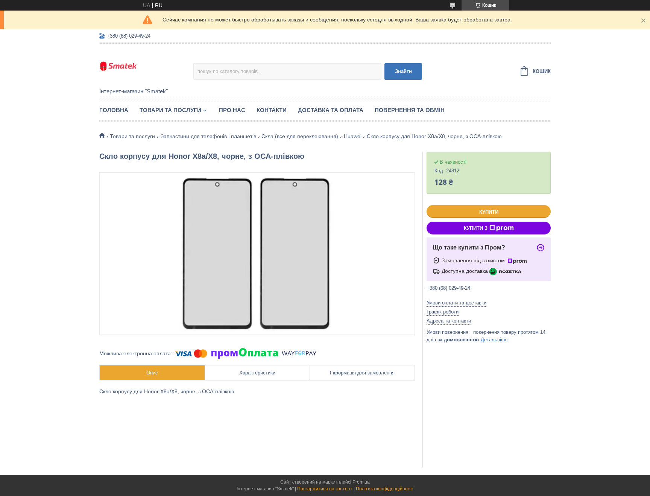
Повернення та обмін (410, 110)
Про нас (232, 110)
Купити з (475, 228)
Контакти (272, 110)
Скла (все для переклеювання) (299, 136)
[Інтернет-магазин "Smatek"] (146, 66)
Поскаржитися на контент (324, 488)
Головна (113, 110)
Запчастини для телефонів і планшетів (208, 136)
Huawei (352, 136)
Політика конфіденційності (384, 488)
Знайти (403, 71)
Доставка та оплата (330, 110)
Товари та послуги (170, 110)
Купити (488, 212)
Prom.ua (361, 482)
